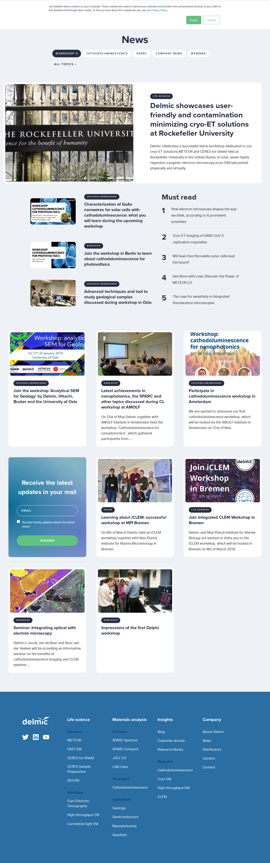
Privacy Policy (159, 10)
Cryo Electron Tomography (78, 803)
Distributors (212, 749)
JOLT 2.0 (119, 758)
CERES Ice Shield (80, 758)
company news (169, 53)
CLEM (162, 797)
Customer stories (171, 740)
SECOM (73, 780)
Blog (161, 732)
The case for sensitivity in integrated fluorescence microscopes (201, 300)
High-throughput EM (83, 815)
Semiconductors (125, 817)
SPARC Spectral (124, 740)
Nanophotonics (124, 826)
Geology (119, 808)
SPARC (141, 53)
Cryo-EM (164, 779)
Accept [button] (194, 20)
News (207, 740)
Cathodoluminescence (130, 787)
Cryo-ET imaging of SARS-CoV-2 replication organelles (198, 239)
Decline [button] (211, 20)
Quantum (119, 835)
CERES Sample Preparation (79, 769)
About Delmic (213, 732)
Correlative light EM (82, 824)
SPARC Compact (125, 749)
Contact (209, 767)
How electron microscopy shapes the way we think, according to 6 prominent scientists (203, 216)
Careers (209, 758)
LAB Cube (120, 767)
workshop (65, 53)
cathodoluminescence (107, 53)
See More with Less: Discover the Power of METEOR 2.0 (206, 279)
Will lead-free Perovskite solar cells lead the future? (204, 259)
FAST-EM (74, 749)
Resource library (170, 749)
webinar (198, 53)
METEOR (74, 740)
